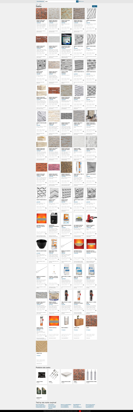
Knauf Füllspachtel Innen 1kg (78, 277)
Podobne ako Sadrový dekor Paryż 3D (78, 82)
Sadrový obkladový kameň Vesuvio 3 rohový (41, 98)
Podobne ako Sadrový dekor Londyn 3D (79, 210)
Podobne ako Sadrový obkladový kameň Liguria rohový (90, 134)
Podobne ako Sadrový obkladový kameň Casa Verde (41, 31)
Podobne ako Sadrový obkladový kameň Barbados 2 (66, 108)
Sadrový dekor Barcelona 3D (77, 98)
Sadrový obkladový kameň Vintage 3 (41, 47)
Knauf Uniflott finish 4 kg (66, 277)
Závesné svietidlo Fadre (91, 381)
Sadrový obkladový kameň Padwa (65, 21)
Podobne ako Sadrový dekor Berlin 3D (91, 31)
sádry (87, 327)
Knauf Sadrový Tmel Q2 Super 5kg (79, 175)
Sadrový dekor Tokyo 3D (90, 98)
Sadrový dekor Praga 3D (78, 47)
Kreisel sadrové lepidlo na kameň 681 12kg (53, 303)
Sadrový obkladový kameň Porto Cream (78, 21)
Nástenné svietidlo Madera (66, 404)
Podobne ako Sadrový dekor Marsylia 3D (53, 210)
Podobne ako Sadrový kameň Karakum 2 (65, 82)
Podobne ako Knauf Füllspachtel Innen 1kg (78, 287)
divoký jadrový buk (52, 405)
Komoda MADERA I (64, 405)
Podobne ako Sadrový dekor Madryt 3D (91, 185)
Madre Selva (39, 397)
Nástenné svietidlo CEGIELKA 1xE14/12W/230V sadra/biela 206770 (91, 252)
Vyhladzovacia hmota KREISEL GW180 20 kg (66, 47)
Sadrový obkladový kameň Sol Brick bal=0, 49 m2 (66, 175)
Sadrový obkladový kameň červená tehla (53, 175)
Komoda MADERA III (90, 405)
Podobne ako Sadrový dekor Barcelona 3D (78, 108)
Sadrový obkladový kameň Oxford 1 (53, 47)
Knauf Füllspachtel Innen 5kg (90, 277)
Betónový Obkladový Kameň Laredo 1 (41, 303)
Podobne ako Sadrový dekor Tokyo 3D (91, 108)
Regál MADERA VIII (89, 407)
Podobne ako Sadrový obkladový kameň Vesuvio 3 (53, 159)
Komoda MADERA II (65, 407)
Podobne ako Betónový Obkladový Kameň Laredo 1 (41, 313)
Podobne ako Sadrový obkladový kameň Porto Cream (78, 31)
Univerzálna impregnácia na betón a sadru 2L (54, 226)
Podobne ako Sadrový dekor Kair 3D (91, 82)
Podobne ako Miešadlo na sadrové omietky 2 (41, 287)
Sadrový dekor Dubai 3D (41, 199)
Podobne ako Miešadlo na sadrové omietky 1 (66, 262)
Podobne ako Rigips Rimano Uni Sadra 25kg (65, 236)
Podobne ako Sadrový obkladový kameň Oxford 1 (53, 57)
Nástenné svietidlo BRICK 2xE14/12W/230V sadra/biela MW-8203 (41, 226)
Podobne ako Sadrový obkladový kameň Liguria (78, 134)
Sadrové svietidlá (53, 327)
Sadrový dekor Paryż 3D (79, 71)
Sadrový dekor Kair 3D (91, 71)
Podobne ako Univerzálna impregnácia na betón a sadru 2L (53, 236)
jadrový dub (39, 353)
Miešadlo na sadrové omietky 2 (41, 277)
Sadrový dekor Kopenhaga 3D (64, 200)
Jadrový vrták (40, 381)
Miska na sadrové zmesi (41, 250)
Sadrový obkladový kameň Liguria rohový (91, 123)
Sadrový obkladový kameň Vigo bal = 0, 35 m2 (90, 149)
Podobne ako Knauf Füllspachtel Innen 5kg (90, 287)
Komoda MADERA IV (77, 407)
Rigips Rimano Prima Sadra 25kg (53, 251)
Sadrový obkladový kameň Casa (53, 123)
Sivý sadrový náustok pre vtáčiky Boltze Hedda (78, 226)
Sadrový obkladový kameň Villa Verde (41, 175)
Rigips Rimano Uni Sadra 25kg (66, 226)
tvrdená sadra (76, 405)
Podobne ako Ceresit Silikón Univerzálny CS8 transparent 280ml (41, 338)
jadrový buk (76, 327)
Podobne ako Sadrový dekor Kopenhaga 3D (65, 210)
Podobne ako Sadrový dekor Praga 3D (78, 57)
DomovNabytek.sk (40, 1)
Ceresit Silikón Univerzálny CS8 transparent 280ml (40, 328)
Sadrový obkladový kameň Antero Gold (53, 21)
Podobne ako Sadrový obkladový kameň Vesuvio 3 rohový (41, 108)
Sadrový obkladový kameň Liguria (78, 123)
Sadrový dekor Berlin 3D (91, 21)
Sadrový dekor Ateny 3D (91, 199)
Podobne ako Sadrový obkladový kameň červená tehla (53, 185)
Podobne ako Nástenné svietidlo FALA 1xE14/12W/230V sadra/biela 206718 (78, 262)
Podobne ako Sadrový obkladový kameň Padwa (66, 31)
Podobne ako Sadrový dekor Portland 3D (40, 82)
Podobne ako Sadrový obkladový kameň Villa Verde (41, 185)
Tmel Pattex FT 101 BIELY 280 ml (91, 303)
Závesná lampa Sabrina (90, 404)
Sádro (75, 381)
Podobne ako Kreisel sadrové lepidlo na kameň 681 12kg (54, 313)
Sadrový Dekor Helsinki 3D (41, 123)
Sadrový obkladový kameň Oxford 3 (53, 98)
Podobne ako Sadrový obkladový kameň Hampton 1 (53, 82)
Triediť (94, 6)
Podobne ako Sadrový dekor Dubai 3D (41, 210)
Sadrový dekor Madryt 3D (91, 175)
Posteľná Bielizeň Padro (40, 407)
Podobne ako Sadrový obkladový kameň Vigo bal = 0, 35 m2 (90, 159)
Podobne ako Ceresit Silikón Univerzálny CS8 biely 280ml (78, 313)
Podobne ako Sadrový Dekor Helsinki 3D (40, 134)
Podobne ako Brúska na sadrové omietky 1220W (90, 236)
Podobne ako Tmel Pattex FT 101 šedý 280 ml (65, 313)
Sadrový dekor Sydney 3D (91, 47)
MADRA (50, 381)
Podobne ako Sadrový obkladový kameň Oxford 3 (53, 108)
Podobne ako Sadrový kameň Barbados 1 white (78, 159)
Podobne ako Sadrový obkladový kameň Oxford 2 (66, 134)
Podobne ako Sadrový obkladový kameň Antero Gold (53, 31)
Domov (37, 4)
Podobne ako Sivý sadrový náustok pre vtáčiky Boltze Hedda (79, 236)
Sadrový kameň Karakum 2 (64, 72)
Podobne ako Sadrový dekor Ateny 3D (91, 210)
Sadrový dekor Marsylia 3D (52, 200)
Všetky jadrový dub (39, 363)
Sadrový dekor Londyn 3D (78, 200)
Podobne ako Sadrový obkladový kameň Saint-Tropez (66, 159)
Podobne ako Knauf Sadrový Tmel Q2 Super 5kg (78, 185)
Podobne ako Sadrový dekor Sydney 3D (91, 57)
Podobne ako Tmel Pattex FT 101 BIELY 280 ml (90, 313)
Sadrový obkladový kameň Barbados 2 (65, 98)
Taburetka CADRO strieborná (52, 408)
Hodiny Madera (51, 404)
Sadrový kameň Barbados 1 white (77, 149)
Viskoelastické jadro (66, 381)
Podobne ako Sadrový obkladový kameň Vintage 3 (41, 57)
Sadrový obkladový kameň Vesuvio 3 (53, 149)
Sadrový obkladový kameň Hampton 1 (53, 72)
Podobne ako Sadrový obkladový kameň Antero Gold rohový (41, 159)
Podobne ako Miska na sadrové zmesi (41, 262)
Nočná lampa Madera (40, 404)
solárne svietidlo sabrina (41, 405)
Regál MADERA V (64, 327)
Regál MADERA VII (77, 404)
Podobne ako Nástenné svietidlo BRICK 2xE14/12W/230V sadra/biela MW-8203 (41, 236)
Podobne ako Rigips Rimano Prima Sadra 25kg (54, 262)
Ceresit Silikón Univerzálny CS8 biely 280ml (78, 303)
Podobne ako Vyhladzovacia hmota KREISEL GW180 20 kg (66, 57)
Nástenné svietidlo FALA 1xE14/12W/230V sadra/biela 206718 (78, 252)
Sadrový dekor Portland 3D (40, 72)
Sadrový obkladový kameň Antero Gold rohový (41, 149)
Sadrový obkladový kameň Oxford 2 (65, 123)
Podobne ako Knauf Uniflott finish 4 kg (66, 287)
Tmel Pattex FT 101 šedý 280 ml (66, 303)
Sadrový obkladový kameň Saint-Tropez (65, 149)
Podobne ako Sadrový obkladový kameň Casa (53, 134)
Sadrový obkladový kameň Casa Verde (41, 21)
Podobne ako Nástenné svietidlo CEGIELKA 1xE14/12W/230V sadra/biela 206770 (90, 262)
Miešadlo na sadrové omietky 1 (65, 251)
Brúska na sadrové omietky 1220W (90, 226)
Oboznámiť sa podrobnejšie (86, 410)
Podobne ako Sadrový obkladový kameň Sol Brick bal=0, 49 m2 (66, 185)
